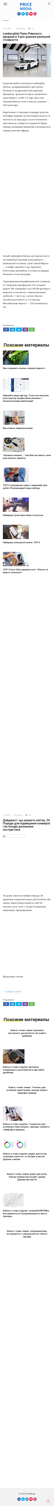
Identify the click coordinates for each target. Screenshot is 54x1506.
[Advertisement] (27, 164)
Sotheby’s (13, 98)
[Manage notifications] (48, 1501)
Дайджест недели (14, 992)
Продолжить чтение (13, 976)
